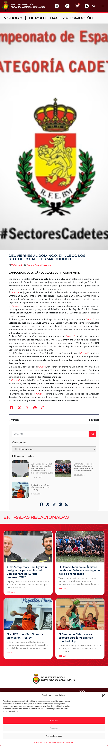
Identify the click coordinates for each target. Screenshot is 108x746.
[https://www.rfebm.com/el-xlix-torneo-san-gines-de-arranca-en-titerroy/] (20, 490)
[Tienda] (67, 6)
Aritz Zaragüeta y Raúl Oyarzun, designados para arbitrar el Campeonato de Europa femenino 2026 (42, 468)
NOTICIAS (13, 18)
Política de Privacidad (56, 742)
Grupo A (15, 292)
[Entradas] (57, 6)
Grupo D (70, 336)
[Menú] (102, 6)
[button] (103, 695)
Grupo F (42, 366)
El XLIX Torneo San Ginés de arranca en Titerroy (40, 487)
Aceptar (54, 720)
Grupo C (90, 319)
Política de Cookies (40, 742)
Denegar (54, 728)
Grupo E (84, 353)
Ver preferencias (54, 736)
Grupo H (40, 393)
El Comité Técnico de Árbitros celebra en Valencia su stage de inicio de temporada (84, 467)
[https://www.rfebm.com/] (23, 6)
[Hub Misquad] (87, 6)
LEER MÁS (10, 592)
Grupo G (15, 380)
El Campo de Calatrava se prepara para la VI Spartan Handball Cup (75, 637)
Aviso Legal (70, 742)
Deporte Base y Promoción (61, 18)
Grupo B (17, 305)
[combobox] (50, 434)
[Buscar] (92, 434)
